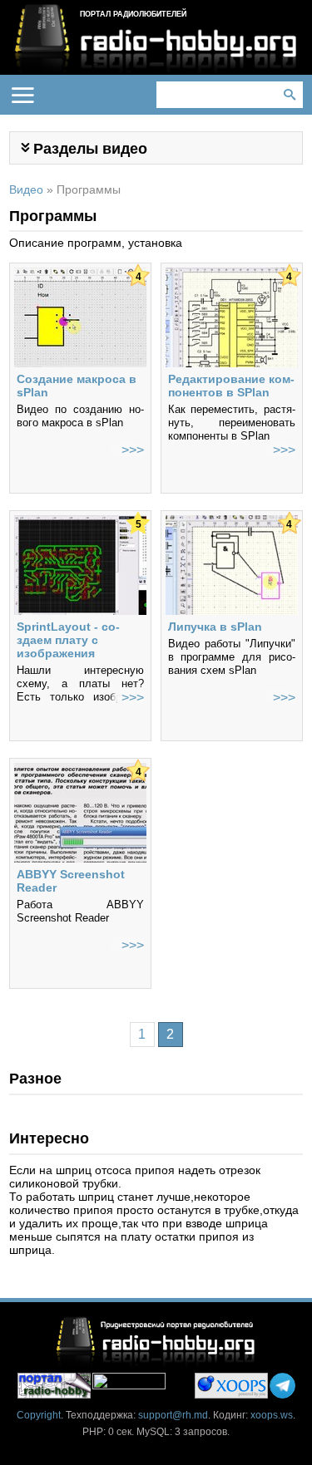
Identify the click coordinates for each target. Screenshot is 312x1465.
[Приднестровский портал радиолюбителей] (54, 1386)
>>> (132, 450)
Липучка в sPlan (215, 626)
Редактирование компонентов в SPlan (231, 385)
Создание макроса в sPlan (76, 385)
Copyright (39, 1415)
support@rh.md (173, 1415)
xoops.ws (271, 1415)
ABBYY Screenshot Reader (71, 881)
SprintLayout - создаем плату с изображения (68, 640)
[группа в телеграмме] (282, 1386)
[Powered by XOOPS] (231, 1386)
